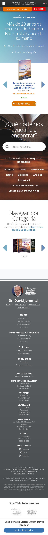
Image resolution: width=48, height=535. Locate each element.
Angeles (37, 174)
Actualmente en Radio (24, 93)
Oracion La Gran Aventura (24, 185)
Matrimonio (37, 169)
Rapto (9, 174)
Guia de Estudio (24, 91)
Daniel (22, 169)
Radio (24, 314)
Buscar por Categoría (16, 9)
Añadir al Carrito (25, 103)
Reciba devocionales (24, 530)
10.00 (24, 97)
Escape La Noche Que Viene (24, 190)
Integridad (24, 180)
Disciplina (23, 174)
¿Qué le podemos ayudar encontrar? (25, 46)
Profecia (9, 169)
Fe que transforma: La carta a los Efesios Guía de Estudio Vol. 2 (24, 85)
